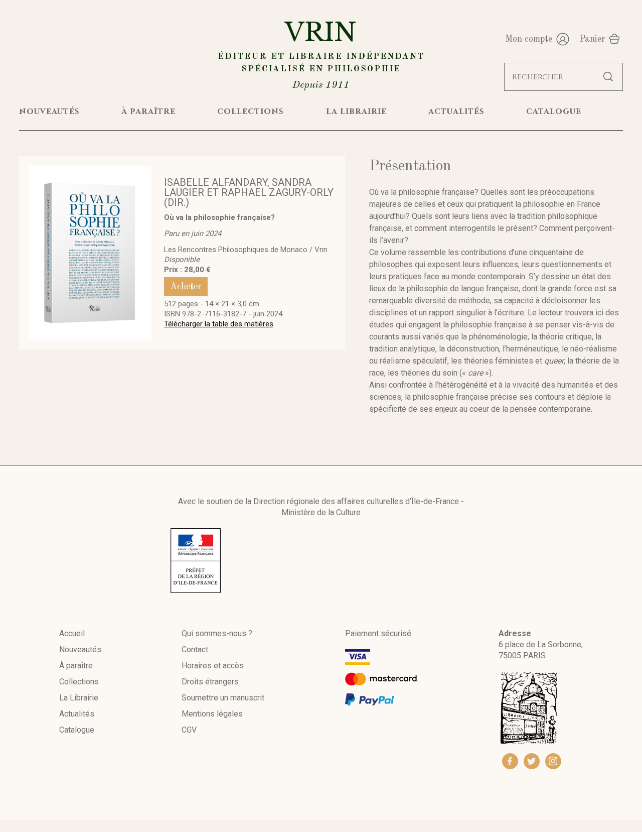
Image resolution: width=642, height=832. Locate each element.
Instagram (553, 761)
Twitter (532, 761)
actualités (456, 111)
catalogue (553, 111)
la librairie (356, 111)
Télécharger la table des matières (218, 323)
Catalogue (76, 730)
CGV (189, 730)
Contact (195, 649)
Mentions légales (212, 714)
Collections (79, 681)
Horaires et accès (213, 665)
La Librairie (78, 697)
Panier (592, 39)
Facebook (510, 761)
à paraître (148, 111)
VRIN (321, 53)
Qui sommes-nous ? (217, 633)
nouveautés (49, 111)
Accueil (72, 633)
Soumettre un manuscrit (223, 697)
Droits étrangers (210, 681)
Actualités (76, 714)
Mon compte (528, 39)
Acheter (186, 286)
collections (250, 111)
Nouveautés (80, 649)
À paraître (76, 665)
